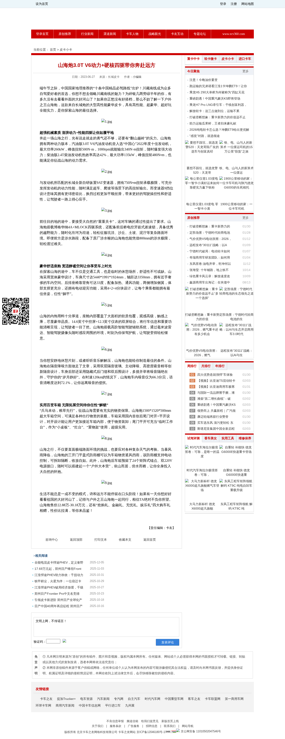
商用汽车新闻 (65, 705)
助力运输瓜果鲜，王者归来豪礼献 (212, 123)
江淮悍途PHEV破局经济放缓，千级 (59, 587)
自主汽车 (134, 699)
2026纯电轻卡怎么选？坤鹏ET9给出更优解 (219, 129)
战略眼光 (155, 34)
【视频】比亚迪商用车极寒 (216, 386)
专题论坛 (199, 34)
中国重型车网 (174, 699)
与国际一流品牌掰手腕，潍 (216, 392)
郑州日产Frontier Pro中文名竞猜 (57, 593)
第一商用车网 (234, 699)
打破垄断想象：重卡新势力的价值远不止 (217, 117)
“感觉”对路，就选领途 (204, 136)
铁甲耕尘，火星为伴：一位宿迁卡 (58, 581)
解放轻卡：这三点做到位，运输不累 (214, 111)
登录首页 (42, 34)
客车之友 (194, 699)
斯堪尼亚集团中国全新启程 (216, 428)
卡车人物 (132, 34)
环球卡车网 (43, 705)
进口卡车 (245, 58)
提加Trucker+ (66, 699)
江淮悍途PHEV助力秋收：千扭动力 (59, 575)
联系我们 (169, 726)
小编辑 (137, 76)
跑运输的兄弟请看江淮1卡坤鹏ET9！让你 (218, 86)
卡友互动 (177, 34)
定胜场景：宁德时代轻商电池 (209, 232)
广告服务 (133, 726)
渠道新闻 (110, 34)
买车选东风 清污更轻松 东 (215, 422)
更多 (245, 71)
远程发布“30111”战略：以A (208, 245)
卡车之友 (46, 699)
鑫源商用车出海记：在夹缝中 (209, 282)
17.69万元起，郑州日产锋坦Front (58, 568)
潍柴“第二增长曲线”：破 (214, 398)
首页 (53, 49)
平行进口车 (113, 705)
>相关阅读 (40, 555)
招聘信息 (151, 726)
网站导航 (187, 726)
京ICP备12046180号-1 (150, 732)
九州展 (129, 705)
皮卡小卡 (66, 49)
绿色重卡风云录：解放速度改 (209, 276)
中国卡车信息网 (90, 705)
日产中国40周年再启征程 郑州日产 (59, 606)
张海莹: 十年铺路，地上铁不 (209, 270)
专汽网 (118, 699)
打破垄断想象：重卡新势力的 (209, 226)
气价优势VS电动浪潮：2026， (210, 239)
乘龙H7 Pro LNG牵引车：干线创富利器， (218, 104)
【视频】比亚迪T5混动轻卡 (216, 380)
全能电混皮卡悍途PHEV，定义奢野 (59, 562)
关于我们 (97, 726)
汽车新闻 (103, 699)
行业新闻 (87, 34)
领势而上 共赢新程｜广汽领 (216, 410)
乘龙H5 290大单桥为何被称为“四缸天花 (216, 92)
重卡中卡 (193, 58)
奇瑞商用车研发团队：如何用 (209, 257)
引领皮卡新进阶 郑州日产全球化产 (58, 600)
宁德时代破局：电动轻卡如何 (209, 251)
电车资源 (86, 699)
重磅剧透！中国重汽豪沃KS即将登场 (214, 98)
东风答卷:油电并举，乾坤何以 (210, 263)
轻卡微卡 (210, 58)
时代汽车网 (152, 699)
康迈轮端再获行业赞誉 (212, 416)
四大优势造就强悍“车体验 (215, 374)
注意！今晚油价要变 (203, 80)
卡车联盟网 (212, 699)
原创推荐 (65, 34)
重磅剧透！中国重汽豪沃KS (216, 404)
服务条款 (115, 726)
